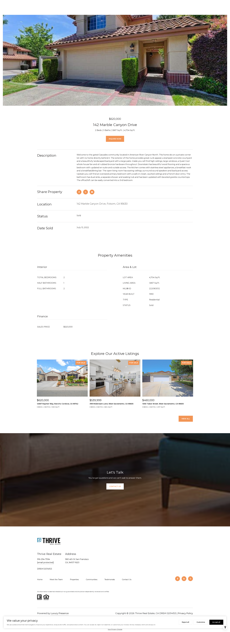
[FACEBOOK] (177, 578)
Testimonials (109, 579)
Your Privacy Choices (115, 629)
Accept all (216, 622)
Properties (74, 579)
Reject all (185, 622)
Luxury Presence (60, 613)
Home (40, 579)
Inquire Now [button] (115, 139)
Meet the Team (56, 579)
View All (185, 419)
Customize (201, 622)
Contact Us (126, 579)
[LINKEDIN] (184, 578)
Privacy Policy (185, 613)
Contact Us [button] (115, 486)
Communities (91, 579)
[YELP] (190, 578)
